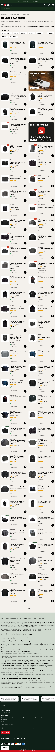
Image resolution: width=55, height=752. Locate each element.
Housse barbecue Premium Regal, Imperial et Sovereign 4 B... (18, 442)
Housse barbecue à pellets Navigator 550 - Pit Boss (45, 161)
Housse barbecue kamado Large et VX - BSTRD (17, 322)
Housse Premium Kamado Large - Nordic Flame (17, 110)
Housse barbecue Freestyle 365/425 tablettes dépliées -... (46, 293)
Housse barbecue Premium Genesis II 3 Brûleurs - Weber (18, 487)
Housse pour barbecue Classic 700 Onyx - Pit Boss (18, 473)
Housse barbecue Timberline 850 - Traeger (46, 177)
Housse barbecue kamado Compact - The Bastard (17, 502)
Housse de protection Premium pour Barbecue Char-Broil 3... (17, 414)
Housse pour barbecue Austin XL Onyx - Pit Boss (45, 429)
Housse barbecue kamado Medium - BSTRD (17, 293)
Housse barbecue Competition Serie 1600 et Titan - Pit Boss (17, 162)
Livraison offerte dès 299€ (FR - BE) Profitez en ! (27, 1)
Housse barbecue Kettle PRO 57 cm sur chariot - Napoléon (44, 458)
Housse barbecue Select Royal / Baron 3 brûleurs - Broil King (17, 458)
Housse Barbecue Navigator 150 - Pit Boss (45, 487)
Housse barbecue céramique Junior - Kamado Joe (18, 397)
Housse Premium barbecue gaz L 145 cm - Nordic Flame (18, 73)
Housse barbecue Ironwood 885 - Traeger (18, 264)
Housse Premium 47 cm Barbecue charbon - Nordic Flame (17, 44)
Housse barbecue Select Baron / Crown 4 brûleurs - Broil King (45, 398)
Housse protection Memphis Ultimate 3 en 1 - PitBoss (18, 278)
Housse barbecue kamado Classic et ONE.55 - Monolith (46, 591)
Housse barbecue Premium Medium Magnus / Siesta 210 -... (46, 414)
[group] (6, 33)
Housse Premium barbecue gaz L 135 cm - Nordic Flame (45, 59)
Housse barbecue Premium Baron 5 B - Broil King (45, 367)
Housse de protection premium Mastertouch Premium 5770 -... (16, 337)
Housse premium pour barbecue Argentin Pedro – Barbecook (45, 532)
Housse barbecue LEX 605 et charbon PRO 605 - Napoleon (18, 221)
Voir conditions (34, 88)
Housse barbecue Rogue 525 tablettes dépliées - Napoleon (18, 560)
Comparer (14, 53)
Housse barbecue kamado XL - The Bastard (45, 307)
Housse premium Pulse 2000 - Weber (46, 264)
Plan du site (15, 749)
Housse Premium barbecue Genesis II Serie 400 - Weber (18, 177)
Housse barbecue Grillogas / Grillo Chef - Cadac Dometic (45, 206)
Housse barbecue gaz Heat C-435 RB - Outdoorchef (45, 545)
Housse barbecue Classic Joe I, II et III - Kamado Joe (46, 278)
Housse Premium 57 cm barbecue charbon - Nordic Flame (45, 44)
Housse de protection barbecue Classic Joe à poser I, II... (46, 518)
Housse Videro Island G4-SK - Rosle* (18, 249)
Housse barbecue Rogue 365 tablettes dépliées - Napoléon (18, 592)
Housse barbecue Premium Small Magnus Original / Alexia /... (18, 532)
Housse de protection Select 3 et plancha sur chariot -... (45, 249)
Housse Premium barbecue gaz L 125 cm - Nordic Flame (18, 59)
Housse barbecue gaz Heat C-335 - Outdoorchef (17, 429)
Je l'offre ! (33, 139)
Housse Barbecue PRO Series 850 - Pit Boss (16, 381)
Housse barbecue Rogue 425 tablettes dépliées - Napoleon (46, 382)
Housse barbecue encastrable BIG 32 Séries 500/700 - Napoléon (45, 576)
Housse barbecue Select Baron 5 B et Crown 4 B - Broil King (45, 323)
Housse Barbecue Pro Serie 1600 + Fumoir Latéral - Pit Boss (17, 236)
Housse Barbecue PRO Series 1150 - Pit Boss (44, 352)
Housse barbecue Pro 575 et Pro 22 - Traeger (18, 206)
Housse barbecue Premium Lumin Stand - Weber (45, 336)
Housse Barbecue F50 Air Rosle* (17, 147)
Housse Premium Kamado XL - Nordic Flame (45, 95)
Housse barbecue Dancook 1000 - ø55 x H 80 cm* (45, 147)
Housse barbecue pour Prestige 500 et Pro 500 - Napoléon (45, 236)
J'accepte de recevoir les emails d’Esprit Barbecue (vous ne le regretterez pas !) (21, 728)
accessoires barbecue (6, 623)
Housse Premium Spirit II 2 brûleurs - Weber (45, 473)
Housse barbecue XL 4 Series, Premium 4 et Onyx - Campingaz (46, 442)
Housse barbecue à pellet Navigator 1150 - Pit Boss (17, 307)
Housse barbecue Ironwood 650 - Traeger (18, 192)
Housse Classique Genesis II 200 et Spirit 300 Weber (18, 352)
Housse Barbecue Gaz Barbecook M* (44, 192)
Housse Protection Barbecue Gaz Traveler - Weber (18, 125)
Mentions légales (23, 749)
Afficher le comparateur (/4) (27, 751)
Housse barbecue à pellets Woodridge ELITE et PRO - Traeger (17, 576)
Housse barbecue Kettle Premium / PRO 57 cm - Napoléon (44, 503)
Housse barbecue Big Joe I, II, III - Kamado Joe (17, 545)
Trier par (49, 33)
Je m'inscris (5, 732)
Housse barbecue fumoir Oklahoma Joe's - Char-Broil (18, 518)
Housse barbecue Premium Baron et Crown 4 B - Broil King (45, 560)
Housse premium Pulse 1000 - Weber (46, 221)
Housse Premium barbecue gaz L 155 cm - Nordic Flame (18, 95)
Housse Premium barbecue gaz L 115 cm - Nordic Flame (45, 110)
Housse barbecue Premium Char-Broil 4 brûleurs (18, 367)
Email (2, 721)
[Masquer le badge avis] (8, 747)
